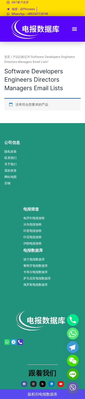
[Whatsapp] (73, 333)
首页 (7, 56)
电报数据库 (48, 394)
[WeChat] (73, 360)
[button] (74, 29)
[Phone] (73, 320)
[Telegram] (73, 347)
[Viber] (73, 388)
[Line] (73, 374)
